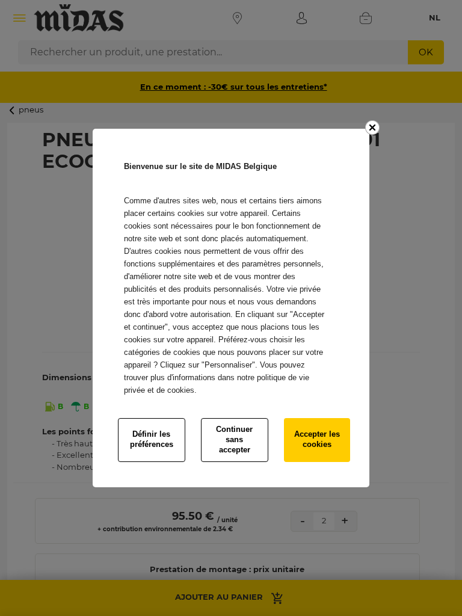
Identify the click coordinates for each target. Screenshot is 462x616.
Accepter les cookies (317, 439)
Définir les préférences (151, 439)
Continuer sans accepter (234, 439)
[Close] (372, 127)
